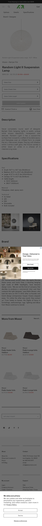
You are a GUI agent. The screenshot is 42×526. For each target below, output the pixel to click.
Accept (20, 510)
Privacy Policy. (11, 505)
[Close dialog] (41, 248)
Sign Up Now (30, 268)
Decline (20, 515)
